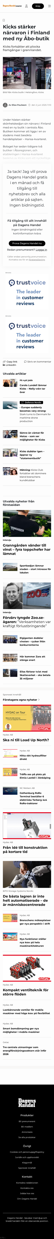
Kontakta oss (27, 1188)
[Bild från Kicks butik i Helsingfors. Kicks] (27, 73)
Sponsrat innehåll (27, 1168)
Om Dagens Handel (27, 1198)
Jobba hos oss (27, 1193)
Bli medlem (27, 1126)
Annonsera (27, 1132)
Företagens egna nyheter (20, 699)
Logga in (41, 249)
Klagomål (27, 1162)
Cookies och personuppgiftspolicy (27, 1152)
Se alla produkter (27, 1137)
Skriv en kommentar (39, 361)
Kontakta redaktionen (27, 1182)
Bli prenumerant (27, 1121)
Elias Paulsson (19, 105)
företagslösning (37, 259)
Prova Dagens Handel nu (27, 243)
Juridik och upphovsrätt (27, 1157)
